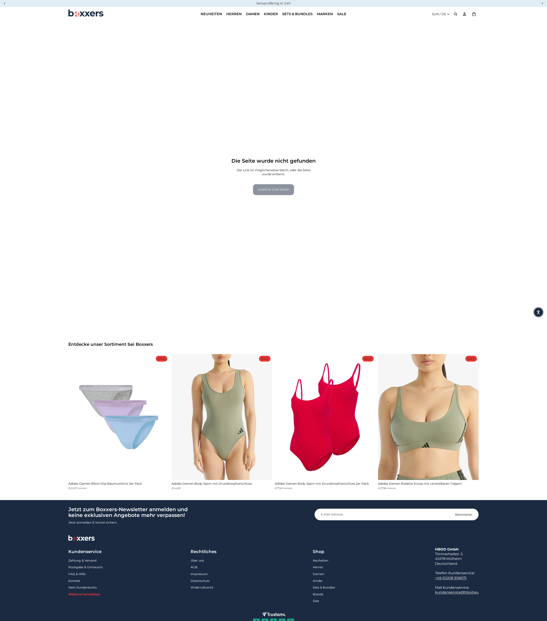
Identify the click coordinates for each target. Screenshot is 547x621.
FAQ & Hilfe (76, 574)
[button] (538, 312)
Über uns (197, 560)
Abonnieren (463, 515)
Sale (316, 601)
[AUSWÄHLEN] (162, 473)
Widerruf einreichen (84, 594)
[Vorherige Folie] (74, 417)
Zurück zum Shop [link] (273, 189)
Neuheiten (320, 560)
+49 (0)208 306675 (450, 578)
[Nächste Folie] (162, 417)
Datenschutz (200, 581)
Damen (318, 574)
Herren (318, 567)
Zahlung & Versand (82, 560)
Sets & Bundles (324, 587)
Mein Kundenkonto (82, 587)
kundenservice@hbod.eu (457, 592)
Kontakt (74, 581)
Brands (318, 594)
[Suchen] (455, 14)
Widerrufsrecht (202, 587)
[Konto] (464, 14)
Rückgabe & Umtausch (85, 567)
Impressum (199, 574)
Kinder (318, 581)
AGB (194, 567)
